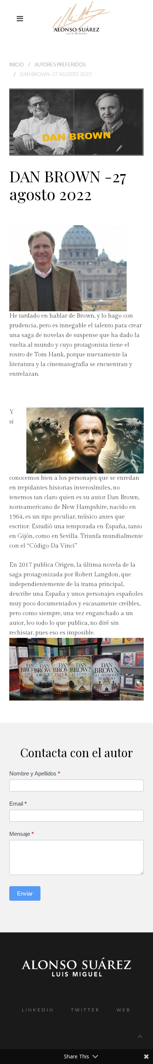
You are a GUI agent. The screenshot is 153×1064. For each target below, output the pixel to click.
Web (124, 1010)
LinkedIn (38, 1010)
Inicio (16, 64)
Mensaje (21, 834)
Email (18, 803)
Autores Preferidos (60, 64)
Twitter (85, 1010)
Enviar (25, 893)
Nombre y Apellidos (34, 773)
